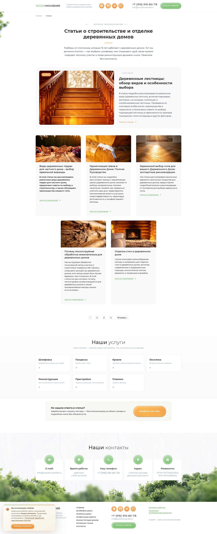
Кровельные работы (86, 517)
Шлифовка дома (84, 511)
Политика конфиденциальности (160, 512)
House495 (48, 5)
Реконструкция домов (87, 520)
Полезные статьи (84, 523)
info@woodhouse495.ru (143, 7)
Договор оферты (157, 508)
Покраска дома (83, 514)
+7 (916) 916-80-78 (144, 4)
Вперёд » (122, 317)
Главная (39, 16)
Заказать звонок (171, 6)
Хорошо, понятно (22, 526)
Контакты (81, 526)
